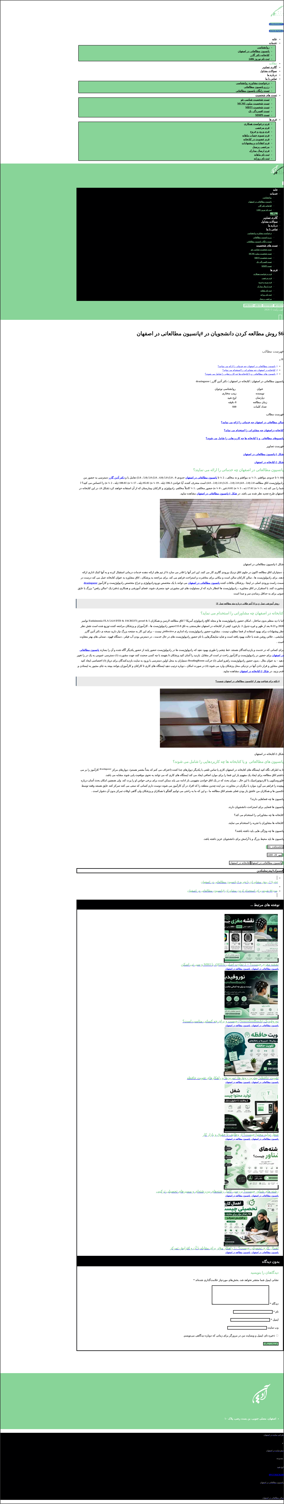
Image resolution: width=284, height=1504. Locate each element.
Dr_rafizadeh (275, 846)
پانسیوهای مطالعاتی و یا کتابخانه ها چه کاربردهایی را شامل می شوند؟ (245, 438)
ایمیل (275, 1319)
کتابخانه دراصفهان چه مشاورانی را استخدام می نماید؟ (254, 430)
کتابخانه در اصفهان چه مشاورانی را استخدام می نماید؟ (248, 370)
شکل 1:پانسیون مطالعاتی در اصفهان (263, 454)
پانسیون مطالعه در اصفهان (237, 969)
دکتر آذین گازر (117, 477)
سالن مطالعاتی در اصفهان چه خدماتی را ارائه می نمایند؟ (252, 422)
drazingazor (90, 582)
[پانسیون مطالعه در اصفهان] (275, 17)
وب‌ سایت (273, 1327)
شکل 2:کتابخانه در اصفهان (269, 462)
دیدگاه (274, 1303)
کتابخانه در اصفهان (240, 862)
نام (276, 1311)
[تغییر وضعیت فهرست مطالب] (281, 359)
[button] (283, 183)
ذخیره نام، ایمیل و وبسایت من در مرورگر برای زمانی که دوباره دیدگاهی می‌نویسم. (229, 1335)
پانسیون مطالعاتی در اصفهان (201, 477)
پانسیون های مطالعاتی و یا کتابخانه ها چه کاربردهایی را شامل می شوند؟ (240, 374)
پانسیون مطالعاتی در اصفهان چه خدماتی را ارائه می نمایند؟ (246, 366)
